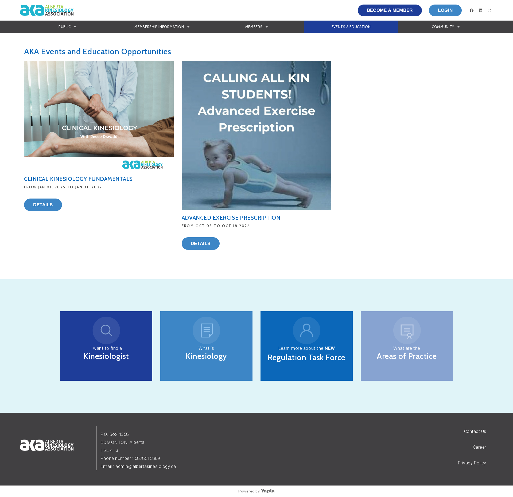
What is (206, 348)
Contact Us (475, 431)
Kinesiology (206, 356)
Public (65, 27)
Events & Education (351, 27)
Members (254, 27)
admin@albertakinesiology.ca (145, 466)
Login (445, 10)
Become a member (390, 10)
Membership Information (159, 27)
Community (443, 27)
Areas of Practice (407, 356)
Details (43, 204)
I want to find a (106, 348)
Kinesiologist (106, 356)
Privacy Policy (472, 462)
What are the (406, 348)
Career (479, 447)
